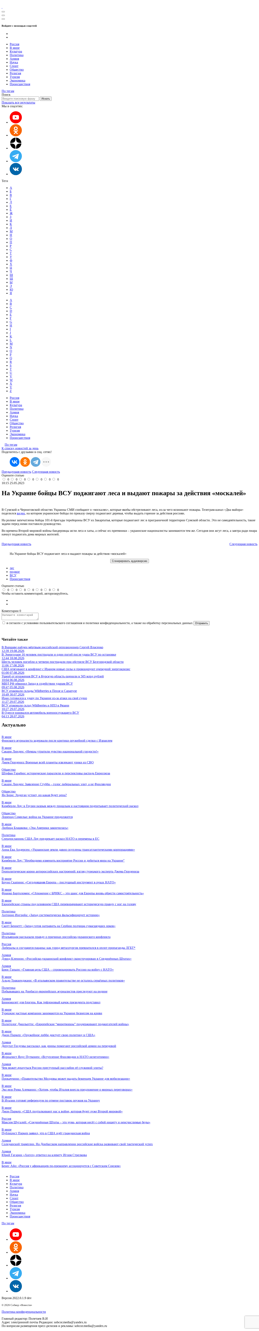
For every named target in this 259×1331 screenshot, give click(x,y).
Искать (45, 98)
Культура (16, 51)
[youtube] (16, 122)
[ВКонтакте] (14, 462)
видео (21, 513)
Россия (14, 44)
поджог (15, 571)
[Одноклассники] (16, 135)
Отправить (201, 623)
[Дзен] (16, 148)
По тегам (8, 91)
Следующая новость (46, 471)
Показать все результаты (18, 102)
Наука (14, 62)
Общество (17, 69)
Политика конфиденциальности (24, 1311)
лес (12, 568)
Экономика (17, 80)
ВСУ (13, 575)
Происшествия (20, 84)
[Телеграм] (16, 161)
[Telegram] (35, 462)
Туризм (15, 77)
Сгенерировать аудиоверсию (129, 560)
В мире (15, 47)
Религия (15, 73)
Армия (14, 58)
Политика (16, 55)
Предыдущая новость (16, 471)
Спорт (14, 66)
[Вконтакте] (16, 174)
